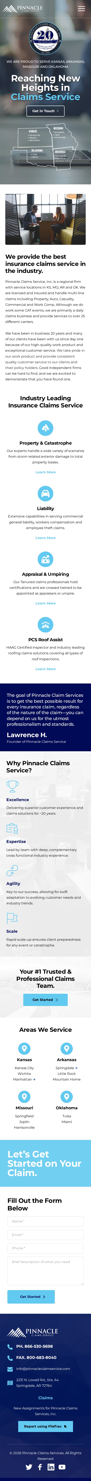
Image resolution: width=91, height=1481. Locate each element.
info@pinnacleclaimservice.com (43, 1369)
